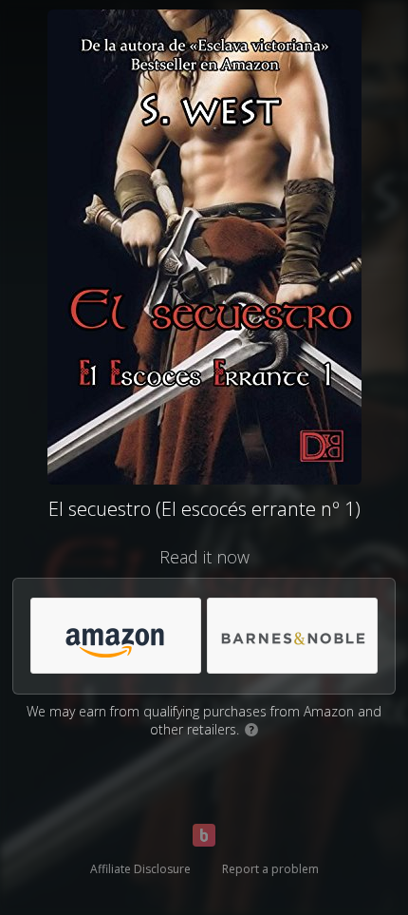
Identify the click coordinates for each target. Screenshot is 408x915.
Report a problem (270, 869)
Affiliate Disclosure (140, 869)
